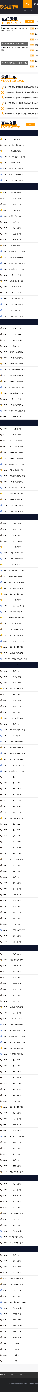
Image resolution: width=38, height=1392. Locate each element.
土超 (14, 222)
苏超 (14, 836)
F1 (11, 606)
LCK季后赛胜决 (16, 736)
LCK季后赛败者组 (14, 464)
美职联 (14, 1019)
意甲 (14, 198)
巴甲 (14, 1219)
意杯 (14, 328)
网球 (12, 180)
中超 (25, 11)
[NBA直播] (9, 7)
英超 (32, 11)
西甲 (14, 204)
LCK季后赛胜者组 (14, 251)
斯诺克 (11, 169)
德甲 (14, 694)
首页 (27, 4)
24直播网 (10, 1375)
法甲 (14, 523)
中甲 (14, 783)
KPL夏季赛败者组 (14, 157)
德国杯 (15, 340)
